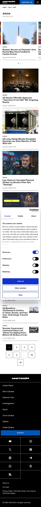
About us (6, 483)
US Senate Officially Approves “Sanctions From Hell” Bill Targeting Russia (20, 99)
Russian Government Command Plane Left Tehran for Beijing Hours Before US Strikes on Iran (15, 331)
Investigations (8, 403)
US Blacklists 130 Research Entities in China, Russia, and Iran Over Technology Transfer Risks (15, 312)
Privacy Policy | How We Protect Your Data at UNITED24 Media (19, 492)
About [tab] (33, 216)
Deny (20, 295)
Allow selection (20, 288)
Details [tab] (20, 216)
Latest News (8, 385)
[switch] (36, 258)
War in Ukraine (8, 391)
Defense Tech (8, 397)
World (5, 47)
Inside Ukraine (8, 427)
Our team (6, 487)
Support (20, 433)
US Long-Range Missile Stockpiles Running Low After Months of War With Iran (19, 141)
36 (20, 362)
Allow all (20, 281)
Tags (9, 7)
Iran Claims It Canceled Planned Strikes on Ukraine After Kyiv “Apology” (18, 182)
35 (32, 355)
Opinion (6, 421)
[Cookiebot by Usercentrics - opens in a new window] (29, 210)
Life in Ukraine (8, 415)
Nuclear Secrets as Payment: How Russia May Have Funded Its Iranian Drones (19, 51)
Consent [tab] (7, 216)
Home (4, 7)
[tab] (18, 63)
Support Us (27, 2)
